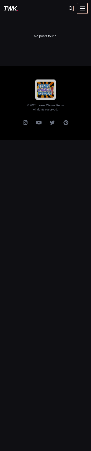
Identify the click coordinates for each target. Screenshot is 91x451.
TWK (10, 8)
